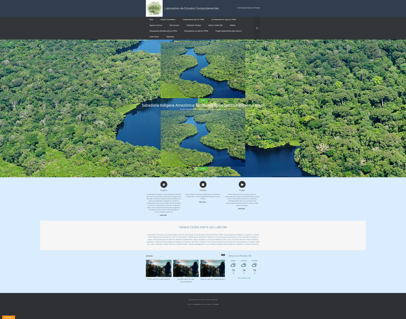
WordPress (197, 304)
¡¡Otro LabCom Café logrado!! (159, 279)
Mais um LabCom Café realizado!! (213, 279)
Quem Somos (154, 37)
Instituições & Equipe (194, 25)
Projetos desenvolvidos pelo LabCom (229, 31)
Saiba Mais (163, 215)
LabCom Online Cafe (215, 25)
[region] (203, 108)
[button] (257, 28)
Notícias (232, 25)
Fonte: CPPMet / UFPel (244, 278)
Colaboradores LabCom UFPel (193, 19)
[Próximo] (224, 255)
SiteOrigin (216, 304)
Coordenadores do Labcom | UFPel (223, 19)
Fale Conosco (174, 25)
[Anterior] (222, 255)
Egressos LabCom (156, 25)
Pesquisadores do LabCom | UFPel (196, 31)
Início (151, 19)
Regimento (170, 37)
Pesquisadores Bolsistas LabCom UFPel (163, 31)
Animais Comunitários (168, 19)
